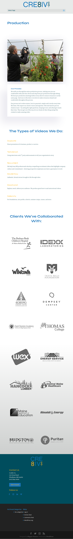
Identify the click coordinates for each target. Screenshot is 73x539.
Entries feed (28, 515)
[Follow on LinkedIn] (17, 494)
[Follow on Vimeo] (21, 494)
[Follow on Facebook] (9, 494)
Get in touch (15, 485)
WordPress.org (28, 520)
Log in (26, 512)
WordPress (49, 536)
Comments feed (29, 517)
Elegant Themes (33, 536)
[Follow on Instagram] (13, 494)
